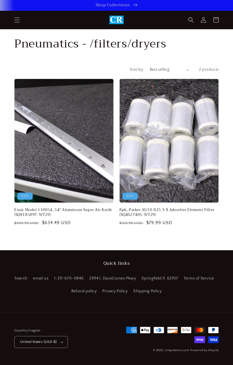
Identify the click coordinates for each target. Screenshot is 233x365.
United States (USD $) (38, 342)
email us (40, 278)
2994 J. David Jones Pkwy (112, 278)
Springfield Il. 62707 (160, 278)
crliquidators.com (177, 350)
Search (21, 278)
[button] (17, 20)
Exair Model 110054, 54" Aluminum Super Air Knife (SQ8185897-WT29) (63, 212)
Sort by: (137, 69)
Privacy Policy (115, 291)
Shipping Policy (147, 291)
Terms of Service (199, 278)
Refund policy (84, 291)
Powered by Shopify (204, 350)
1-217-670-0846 (69, 278)
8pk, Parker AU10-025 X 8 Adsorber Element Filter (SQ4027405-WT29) (167, 212)
